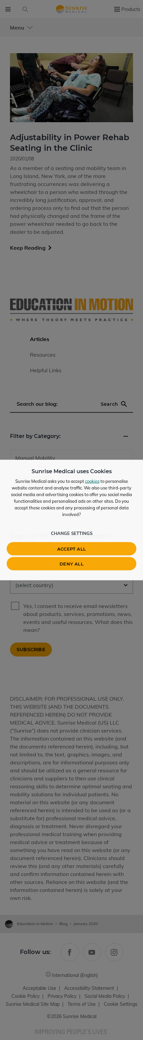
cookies (92, 481)
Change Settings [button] (71, 533)
